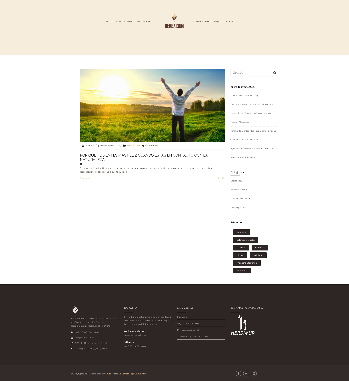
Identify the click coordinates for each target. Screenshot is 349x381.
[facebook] (238, 373)
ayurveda (241, 232)
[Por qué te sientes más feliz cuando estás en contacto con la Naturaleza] (152, 105)
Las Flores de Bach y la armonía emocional (251, 104)
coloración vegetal (245, 240)
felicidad (241, 247)
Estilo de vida (133, 145)
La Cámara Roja (126, 373)
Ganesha (259, 247)
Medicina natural (238, 198)
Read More (85, 178)
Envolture (106, 373)
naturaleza (242, 270)
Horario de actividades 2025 (244, 95)
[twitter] (246, 373)
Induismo (258, 255)
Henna (240, 255)
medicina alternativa (247, 263)
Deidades (235, 180)
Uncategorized (237, 207)
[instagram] (254, 373)
